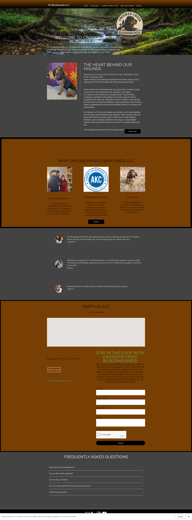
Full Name (99, 389)
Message (99, 418)
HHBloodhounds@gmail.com (59, 381)
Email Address (100, 408)
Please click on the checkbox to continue (110, 430)
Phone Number (101, 398)
